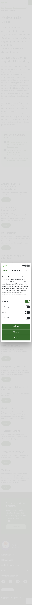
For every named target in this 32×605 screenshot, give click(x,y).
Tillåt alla (16, 326)
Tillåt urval (16, 332)
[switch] (27, 306)
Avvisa (16, 338)
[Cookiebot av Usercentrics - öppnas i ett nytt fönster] (22, 265)
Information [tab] (16, 270)
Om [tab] (26, 270)
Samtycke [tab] (6, 270)
